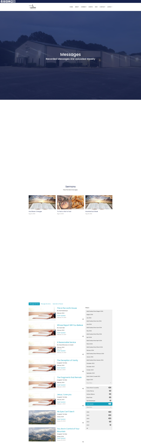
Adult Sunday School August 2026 (95, 311)
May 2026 (89, 330)
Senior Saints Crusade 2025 (93, 376)
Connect (83, 7)
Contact (102, 7)
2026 (99, 412)
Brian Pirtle (99, 397)
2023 (99, 421)
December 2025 (90, 363)
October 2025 (90, 370)
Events (91, 7)
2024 (99, 418)
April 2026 (89, 337)
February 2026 (90, 350)
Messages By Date (34, 303)
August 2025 (90, 379)
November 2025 (91, 366)
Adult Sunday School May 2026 (94, 334)
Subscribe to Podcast (58, 303)
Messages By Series (46, 303)
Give (96, 7)
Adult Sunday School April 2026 (94, 340)
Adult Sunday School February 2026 (95, 353)
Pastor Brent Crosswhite (99, 387)
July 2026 (89, 317)
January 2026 (90, 356)
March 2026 (90, 343)
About (77, 7)
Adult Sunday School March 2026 (95, 347)
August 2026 (90, 314)
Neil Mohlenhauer (99, 400)
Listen (109, 7)
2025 (99, 415)
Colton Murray (99, 391)
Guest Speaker (99, 404)
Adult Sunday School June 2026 (94, 327)
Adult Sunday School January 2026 (95, 360)
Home (71, 7)
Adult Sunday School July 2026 (94, 321)
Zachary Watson (99, 394)
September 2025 (91, 373)
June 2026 (89, 324)
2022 (99, 425)
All (87, 428)
